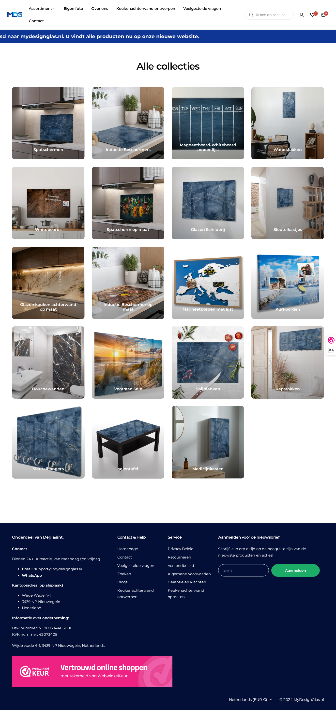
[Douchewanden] (48, 362)
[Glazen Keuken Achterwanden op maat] (48, 283)
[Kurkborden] (287, 283)
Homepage (127, 548)
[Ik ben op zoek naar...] (251, 15)
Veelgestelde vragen (135, 565)
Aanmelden (295, 570)
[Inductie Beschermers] (128, 123)
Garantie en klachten (187, 582)
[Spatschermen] (48, 123)
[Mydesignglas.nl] (14, 14)
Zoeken (124, 574)
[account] (301, 14)
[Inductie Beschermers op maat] (128, 283)
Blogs (122, 582)
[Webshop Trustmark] (92, 672)
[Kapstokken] (287, 362)
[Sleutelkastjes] (287, 203)
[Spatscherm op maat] (128, 203)
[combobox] (269, 15)
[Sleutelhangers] (48, 442)
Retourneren (179, 557)
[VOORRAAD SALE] (128, 362)
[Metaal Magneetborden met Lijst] (208, 283)
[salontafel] (128, 442)
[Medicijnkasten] (208, 442)
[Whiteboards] (48, 203)
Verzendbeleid (181, 565)
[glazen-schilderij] (208, 203)
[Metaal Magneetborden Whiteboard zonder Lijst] (208, 123)
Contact (124, 557)
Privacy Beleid (181, 548)
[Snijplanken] (208, 362)
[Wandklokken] (287, 123)
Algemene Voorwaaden (189, 574)
